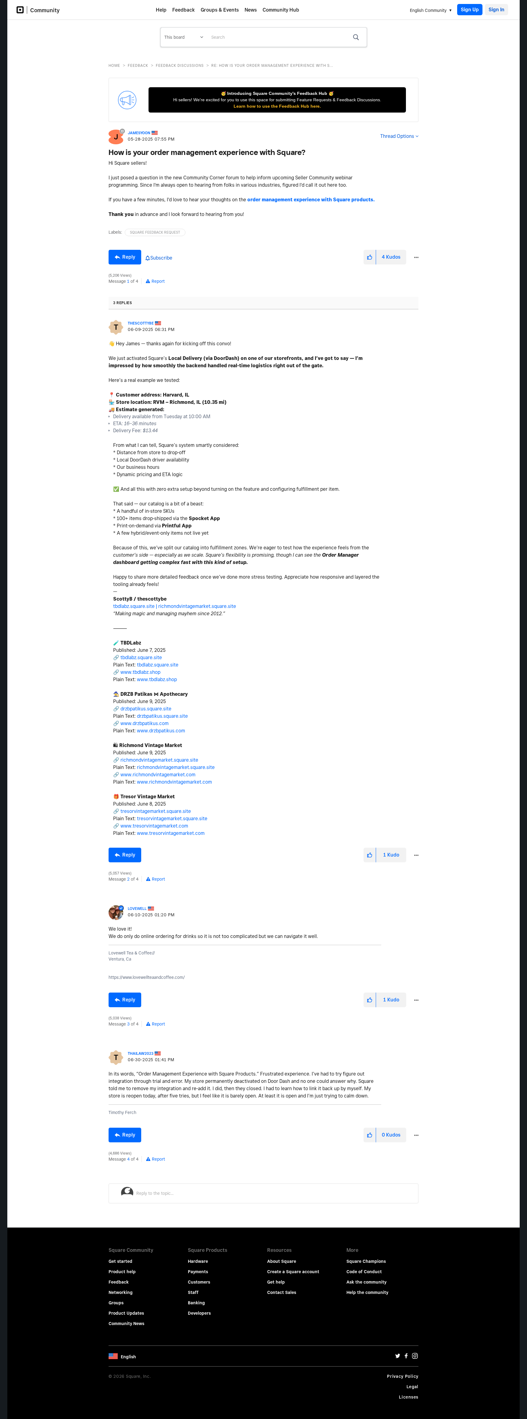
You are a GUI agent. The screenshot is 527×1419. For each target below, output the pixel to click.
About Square (281, 1261)
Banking (196, 1302)
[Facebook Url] (406, 1357)
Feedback (183, 10)
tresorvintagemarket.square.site (155, 811)
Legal (413, 1386)
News (251, 10)
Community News (126, 1323)
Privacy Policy (402, 1376)
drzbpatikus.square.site (145, 709)
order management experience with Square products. (311, 200)
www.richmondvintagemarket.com (157, 775)
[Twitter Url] (398, 1357)
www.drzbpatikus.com (144, 723)
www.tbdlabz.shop (140, 672)
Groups (116, 1302)
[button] (370, 257)
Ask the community (366, 1282)
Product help (122, 1271)
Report (158, 281)
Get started (120, 1261)
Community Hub (281, 10)
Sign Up (470, 10)
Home (114, 65)
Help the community (367, 1292)
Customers (199, 1282)
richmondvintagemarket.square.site (197, 606)
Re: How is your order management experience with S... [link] (272, 65)
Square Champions (366, 1261)
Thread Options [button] (397, 136)
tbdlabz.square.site (141, 657)
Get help (276, 1282)
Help (161, 10)
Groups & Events (220, 10)
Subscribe (161, 258)
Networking (121, 1292)
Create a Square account (293, 1271)
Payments (198, 1271)
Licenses (408, 1397)
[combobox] (287, 37)
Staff (193, 1292)
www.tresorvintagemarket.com (154, 826)
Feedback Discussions (180, 65)
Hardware (198, 1261)
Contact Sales (281, 1292)
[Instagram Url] (415, 1357)
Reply (128, 257)
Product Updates (126, 1313)
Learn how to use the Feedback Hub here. (277, 106)
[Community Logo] (21, 10)
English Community (428, 10)
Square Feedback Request (155, 232)
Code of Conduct (364, 1271)
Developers (199, 1313)
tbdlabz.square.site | (135, 606)
